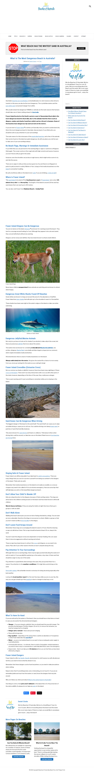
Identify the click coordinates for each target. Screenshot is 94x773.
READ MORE (81, 48)
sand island (12, 180)
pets (34, 686)
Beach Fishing (38, 36)
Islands (69, 36)
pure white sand (10, 106)
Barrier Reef (20, 350)
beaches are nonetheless (20, 101)
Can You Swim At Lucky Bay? (76, 140)
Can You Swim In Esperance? (76, 127)
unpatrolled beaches (38, 136)
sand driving (23, 433)
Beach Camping (60, 36)
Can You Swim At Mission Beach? (18, 743)
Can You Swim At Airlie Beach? (77, 120)
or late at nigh (51, 173)
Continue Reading (18, 756)
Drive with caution (11, 570)
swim (34, 173)
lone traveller (25, 520)
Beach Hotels (49, 36)
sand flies (28, 637)
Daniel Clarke (32, 61)
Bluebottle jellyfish (46, 348)
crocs (35, 543)
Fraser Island (20, 127)
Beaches (22, 36)
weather (29, 579)
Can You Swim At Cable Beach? (77, 134)
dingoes (27, 229)
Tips (15, 36)
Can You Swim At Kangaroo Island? (78, 137)
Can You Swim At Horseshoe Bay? (78, 125)
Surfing (30, 36)
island (7, 169)
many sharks (20, 299)
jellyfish (20, 344)
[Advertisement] (47, 22)
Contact (76, 36)
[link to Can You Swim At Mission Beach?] (18, 731)
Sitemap (83, 36)
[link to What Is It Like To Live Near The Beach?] (47, 731)
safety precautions (44, 476)
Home (9, 36)
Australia (35, 112)
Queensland (45, 180)
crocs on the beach (11, 372)
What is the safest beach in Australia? (39, 680)
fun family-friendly (24, 658)
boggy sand (53, 426)
